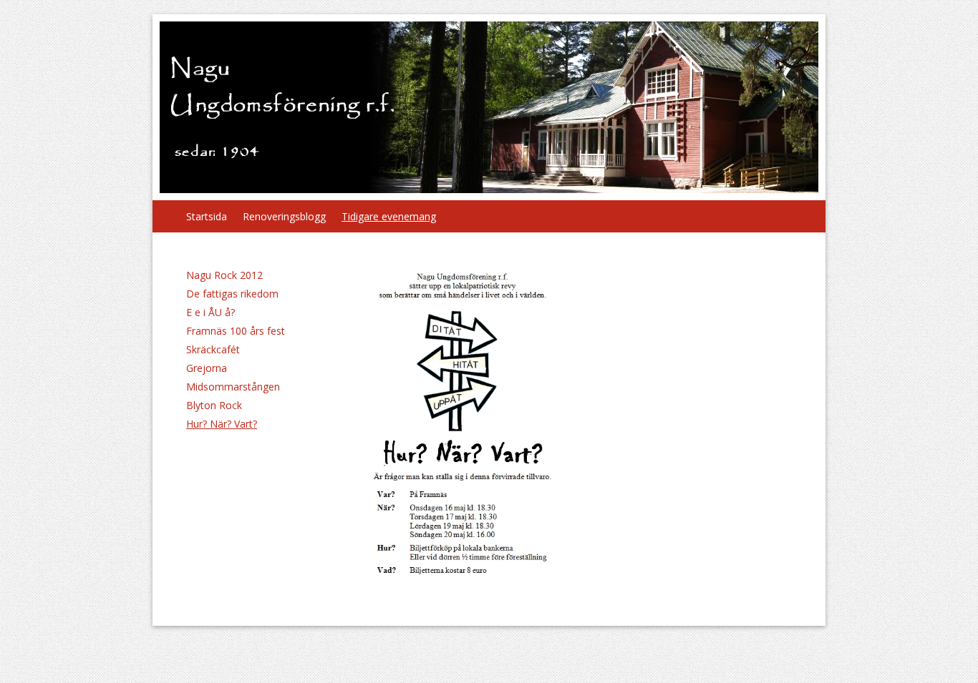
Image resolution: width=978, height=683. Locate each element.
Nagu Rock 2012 (224, 275)
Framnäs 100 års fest (235, 331)
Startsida (206, 216)
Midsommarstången (233, 386)
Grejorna (206, 368)
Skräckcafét (213, 349)
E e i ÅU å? (210, 312)
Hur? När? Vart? (221, 424)
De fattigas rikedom (232, 293)
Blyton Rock (214, 405)
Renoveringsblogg (284, 216)
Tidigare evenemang (389, 216)
